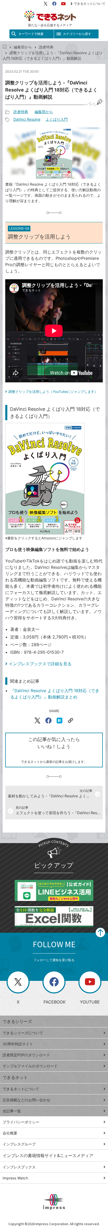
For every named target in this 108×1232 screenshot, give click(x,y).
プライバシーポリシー (21, 1122)
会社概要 (10, 1133)
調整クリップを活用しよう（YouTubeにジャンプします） (53, 391)
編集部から (23, 47)
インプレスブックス (19, 1167)
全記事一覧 (12, 1111)
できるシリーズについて (23, 1033)
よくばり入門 (57, 119)
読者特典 (46, 47)
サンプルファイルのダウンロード (30, 1066)
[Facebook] (54, 3)
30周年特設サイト (18, 1044)
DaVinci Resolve (26, 119)
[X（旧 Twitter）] (45, 4)
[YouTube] (63, 3)
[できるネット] (5, 47)
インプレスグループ (19, 1144)
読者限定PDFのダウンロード (26, 1055)
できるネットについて (89, 4)
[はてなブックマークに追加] (59, 720)
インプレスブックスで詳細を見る (40, 663)
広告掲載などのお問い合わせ (26, 1100)
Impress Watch (15, 1178)
